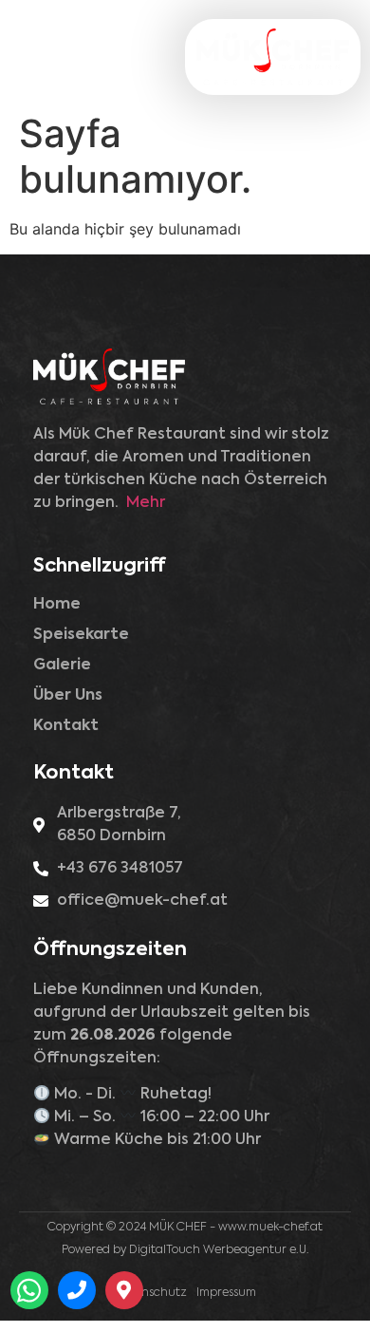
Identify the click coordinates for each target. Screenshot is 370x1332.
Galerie (62, 665)
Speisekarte (81, 635)
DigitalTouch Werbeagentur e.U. (219, 1250)
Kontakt (66, 726)
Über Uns (67, 696)
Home (57, 604)
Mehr (145, 503)
